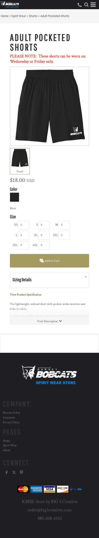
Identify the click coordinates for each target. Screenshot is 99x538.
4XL (35, 245)
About (6, 450)
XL (36, 235)
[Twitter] (14, 472)
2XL (55, 235)
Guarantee (9, 418)
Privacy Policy (11, 422)
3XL (14, 245)
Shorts (33, 16)
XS (15, 225)
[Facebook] (6, 472)
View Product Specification (25, 295)
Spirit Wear (19, 16)
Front (20, 172)
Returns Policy (11, 413)
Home (5, 16)
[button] (86, 4)
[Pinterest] (21, 472)
